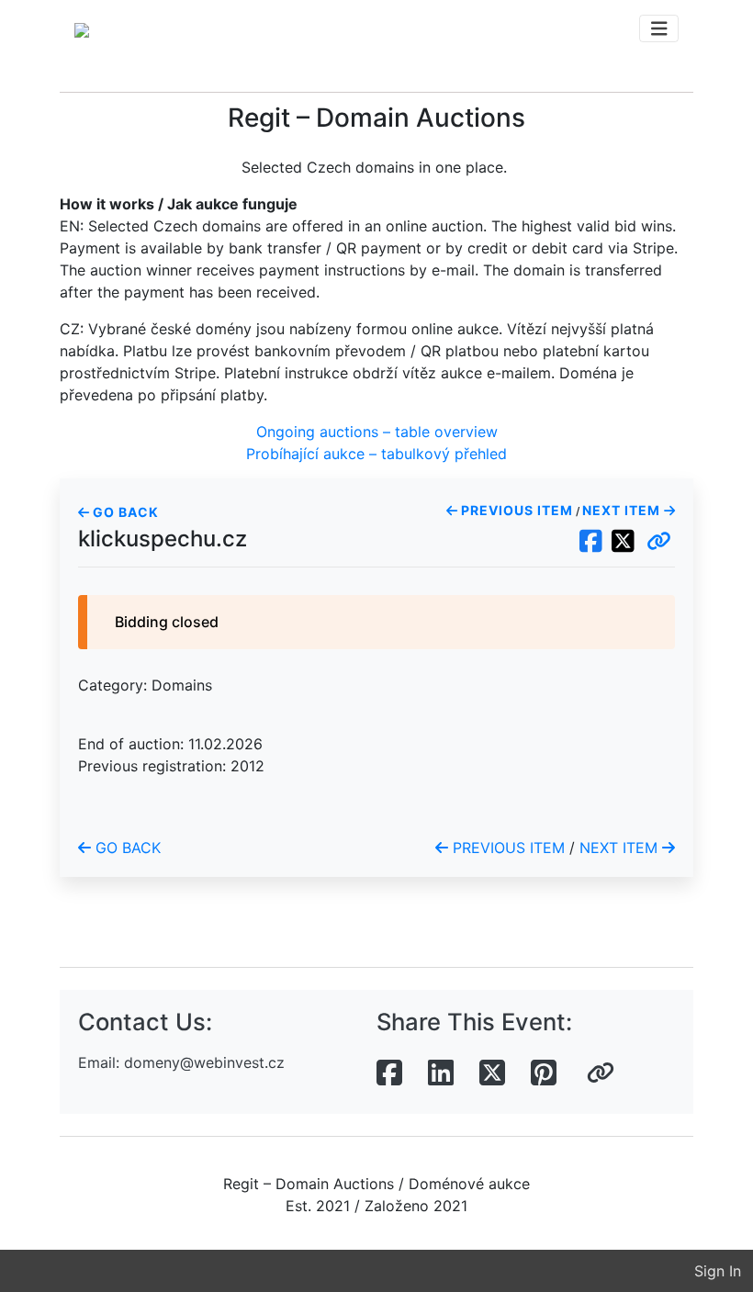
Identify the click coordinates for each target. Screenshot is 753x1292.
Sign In (717, 1271)
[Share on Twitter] (492, 1073)
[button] (659, 541)
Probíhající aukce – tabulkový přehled (376, 453)
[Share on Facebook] (389, 1073)
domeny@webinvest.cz (204, 1062)
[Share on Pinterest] (543, 1073)
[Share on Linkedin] (441, 1073)
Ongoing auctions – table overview (377, 431)
